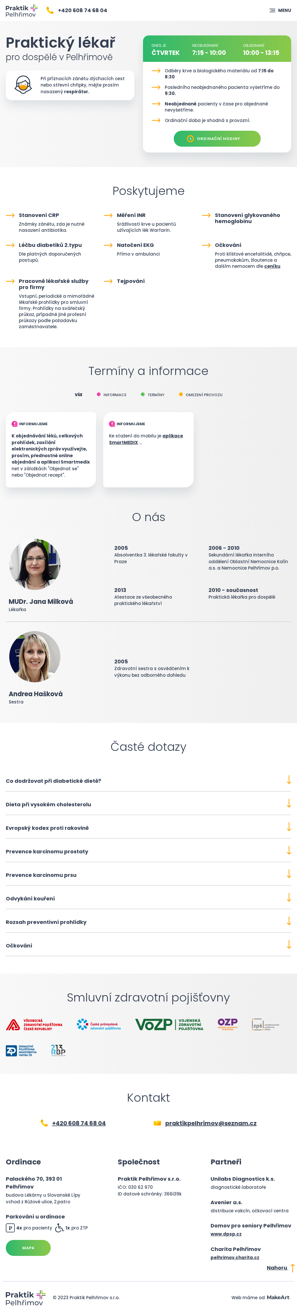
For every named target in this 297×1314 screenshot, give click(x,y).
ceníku (272, 266)
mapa (28, 1248)
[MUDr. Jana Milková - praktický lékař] (22, 10)
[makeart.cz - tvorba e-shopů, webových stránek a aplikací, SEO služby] (279, 1298)
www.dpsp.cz (226, 1234)
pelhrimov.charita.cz (235, 1257)
